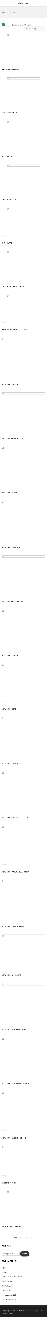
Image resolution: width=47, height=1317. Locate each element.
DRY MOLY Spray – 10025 (11, 1226)
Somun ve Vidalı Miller (9, 1295)
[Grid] (3, 24)
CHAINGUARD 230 (9, 156)
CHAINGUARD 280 (9, 199)
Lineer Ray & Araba (8, 1281)
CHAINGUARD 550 (9, 243)
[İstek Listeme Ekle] (4, 64)
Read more (4, 59)
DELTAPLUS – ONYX (9, 709)
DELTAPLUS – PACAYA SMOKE (13, 926)
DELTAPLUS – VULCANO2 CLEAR (14, 1029)
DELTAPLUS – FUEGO (9, 493)
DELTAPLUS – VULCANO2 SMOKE (14, 1138)
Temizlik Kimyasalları (9, 1300)
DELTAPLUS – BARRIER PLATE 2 (13, 438)
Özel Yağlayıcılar (7, 1286)
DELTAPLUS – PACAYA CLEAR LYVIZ (15, 818)
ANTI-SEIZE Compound (10, 69)
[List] (8, 24)
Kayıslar (4, 1272)
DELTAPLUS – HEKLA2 (10, 656)
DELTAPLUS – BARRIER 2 (11, 384)
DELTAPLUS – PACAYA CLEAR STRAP (15, 872)
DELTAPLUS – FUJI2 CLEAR (11, 547)
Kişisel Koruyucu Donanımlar (12, 1277)
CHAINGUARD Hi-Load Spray (13, 286)
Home (4, 12)
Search (24, 1254)
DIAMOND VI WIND (9, 1183)
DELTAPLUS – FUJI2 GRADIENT (13, 601)
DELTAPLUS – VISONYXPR (11, 975)
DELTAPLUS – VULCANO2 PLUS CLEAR (16, 1084)
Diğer (3, 1268)
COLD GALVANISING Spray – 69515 (15, 330)
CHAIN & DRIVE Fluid (9, 113)
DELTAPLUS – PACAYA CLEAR (13, 763)
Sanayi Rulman (7, 1290)
